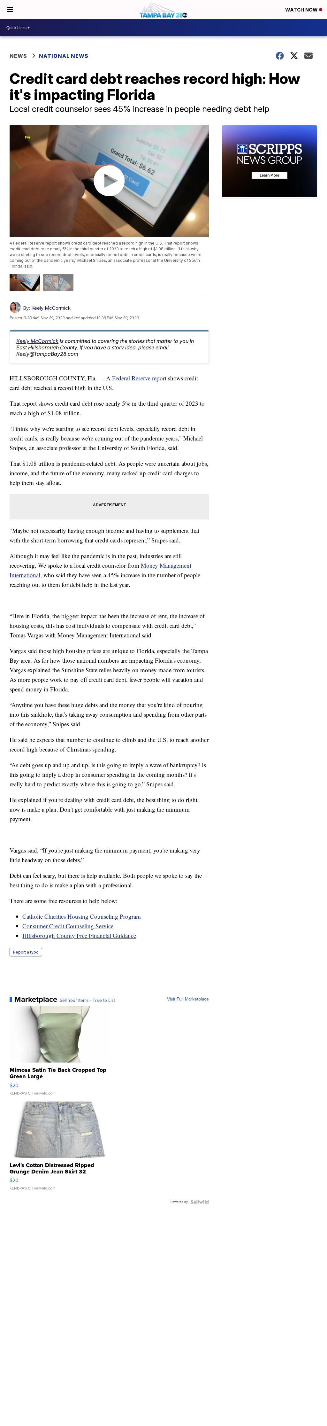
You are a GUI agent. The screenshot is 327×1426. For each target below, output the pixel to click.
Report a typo (26, 952)
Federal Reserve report (139, 378)
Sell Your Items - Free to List (87, 1000)
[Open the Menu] (10, 9)
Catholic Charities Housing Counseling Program (81, 916)
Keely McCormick (51, 308)
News (18, 56)
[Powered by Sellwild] (199, 1202)
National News (63, 56)
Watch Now (302, 10)
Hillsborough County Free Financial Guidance (79, 935)
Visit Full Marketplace (188, 999)
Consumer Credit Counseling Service (67, 926)
